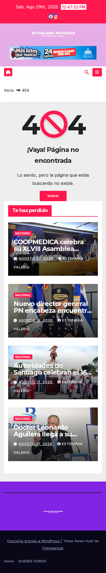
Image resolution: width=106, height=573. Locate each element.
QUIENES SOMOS (32, 561)
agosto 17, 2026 (36, 382)
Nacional (23, 233)
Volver (53, 196)
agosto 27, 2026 (36, 258)
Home (9, 561)
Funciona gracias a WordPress (34, 541)
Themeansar (52, 548)
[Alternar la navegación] (97, 72)
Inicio (9, 90)
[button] (87, 72)
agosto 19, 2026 (36, 320)
